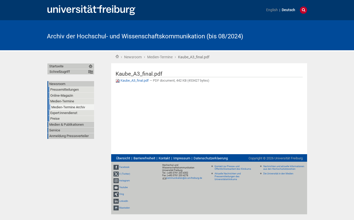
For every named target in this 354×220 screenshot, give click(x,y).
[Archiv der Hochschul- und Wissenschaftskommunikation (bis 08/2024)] (281, 34)
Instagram (124, 180)
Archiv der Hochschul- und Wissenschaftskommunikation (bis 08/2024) (145, 36)
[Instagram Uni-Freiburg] (116, 180)
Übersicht (123, 158)
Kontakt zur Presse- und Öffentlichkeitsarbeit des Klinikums (233, 168)
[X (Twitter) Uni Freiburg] (116, 174)
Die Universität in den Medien (278, 173)
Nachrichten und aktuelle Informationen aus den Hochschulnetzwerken (283, 168)
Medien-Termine (160, 57)
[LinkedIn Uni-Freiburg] (116, 201)
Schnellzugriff (59, 72)
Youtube (123, 187)
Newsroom (133, 57)
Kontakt (164, 158)
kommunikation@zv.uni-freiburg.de (184, 178)
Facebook (124, 167)
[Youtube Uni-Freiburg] (116, 187)
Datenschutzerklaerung (211, 158)
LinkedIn (123, 201)
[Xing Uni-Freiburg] (116, 194)
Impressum (181, 158)
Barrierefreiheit (144, 158)
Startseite (117, 56)
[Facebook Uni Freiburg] (116, 167)
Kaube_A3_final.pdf (135, 80)
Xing (121, 194)
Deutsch (288, 10)
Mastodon (124, 208)
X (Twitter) (124, 174)
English (272, 10)
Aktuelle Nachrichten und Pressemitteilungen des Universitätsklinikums (228, 176)
